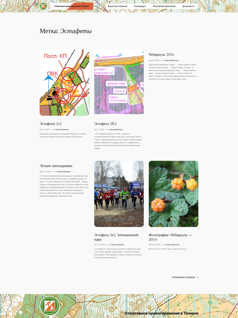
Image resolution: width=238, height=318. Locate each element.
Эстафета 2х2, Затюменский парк (116, 237)
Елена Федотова (171, 60)
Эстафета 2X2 (105, 124)
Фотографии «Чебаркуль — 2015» (170, 237)
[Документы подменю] (197, 6)
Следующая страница (185, 277)
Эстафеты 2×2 (51, 124)
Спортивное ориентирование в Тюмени (71, 6)
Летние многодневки (56, 166)
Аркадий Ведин (116, 129)
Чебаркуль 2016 (161, 55)
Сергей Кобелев (62, 129)
